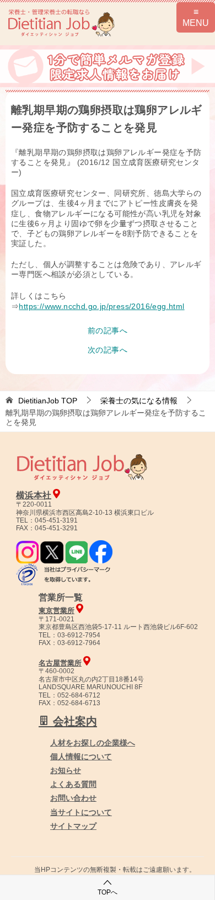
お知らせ (65, 770)
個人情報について (81, 756)
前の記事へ (107, 330)
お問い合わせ (73, 798)
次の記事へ (107, 349)
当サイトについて (81, 812)
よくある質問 (73, 784)
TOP (47, 400)
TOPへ (107, 892)
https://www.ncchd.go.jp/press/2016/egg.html (101, 306)
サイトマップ (73, 826)
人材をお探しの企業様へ (92, 742)
